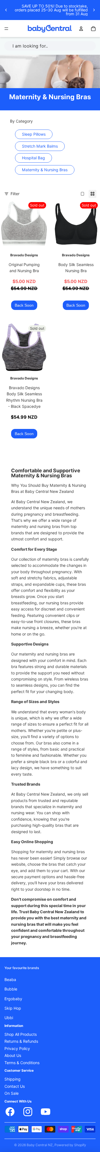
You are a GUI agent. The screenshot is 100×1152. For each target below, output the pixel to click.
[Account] (81, 29)
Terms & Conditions (21, 1063)
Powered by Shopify (70, 1145)
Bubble (10, 989)
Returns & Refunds (21, 1041)
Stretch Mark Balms (40, 146)
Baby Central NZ (40, 1145)
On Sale (11, 1093)
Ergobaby (13, 999)
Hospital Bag (33, 158)
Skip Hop (12, 1008)
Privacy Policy (17, 1048)
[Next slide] (94, 10)
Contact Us (14, 1086)
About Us (12, 1056)
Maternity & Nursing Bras (45, 170)
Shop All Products (20, 1034)
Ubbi (8, 1018)
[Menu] (6, 28)
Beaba (10, 979)
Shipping (12, 1079)
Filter (15, 194)
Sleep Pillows (34, 134)
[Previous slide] (6, 10)
